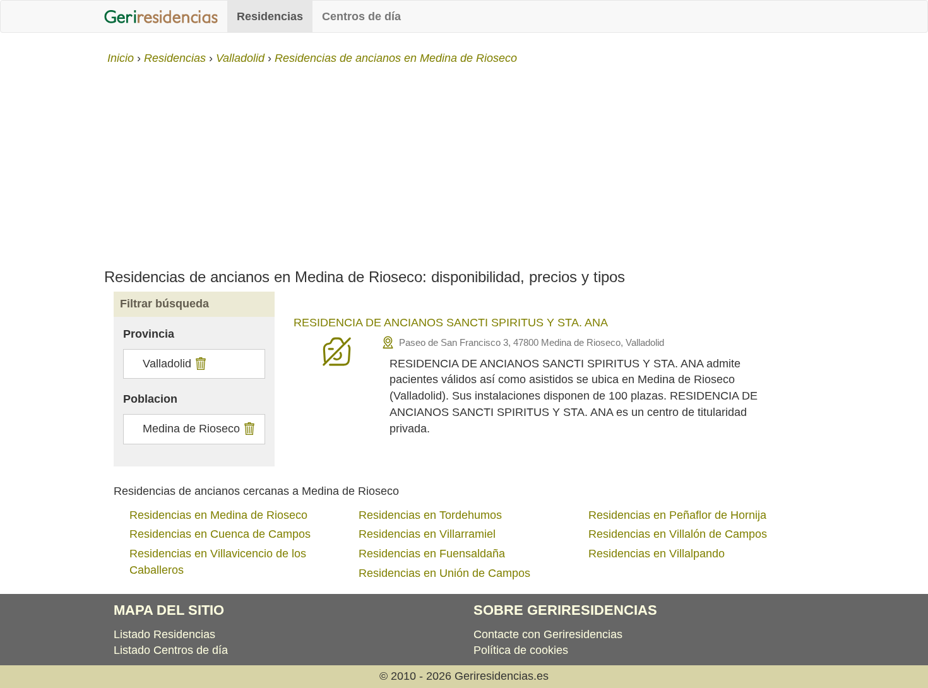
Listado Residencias (164, 634)
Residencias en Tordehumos (430, 515)
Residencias (270, 16)
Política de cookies (520, 650)
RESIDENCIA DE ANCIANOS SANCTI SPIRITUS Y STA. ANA (451, 322)
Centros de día (361, 16)
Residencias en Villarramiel (427, 534)
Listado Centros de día (171, 650)
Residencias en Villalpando (656, 553)
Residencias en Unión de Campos (444, 573)
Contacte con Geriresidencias (547, 634)
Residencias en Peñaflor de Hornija (677, 515)
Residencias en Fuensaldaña (432, 553)
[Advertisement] (464, 161)
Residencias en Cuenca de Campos (220, 534)
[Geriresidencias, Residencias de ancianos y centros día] (161, 16)
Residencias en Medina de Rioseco (218, 515)
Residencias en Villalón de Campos (677, 534)
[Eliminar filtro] (199, 363)
